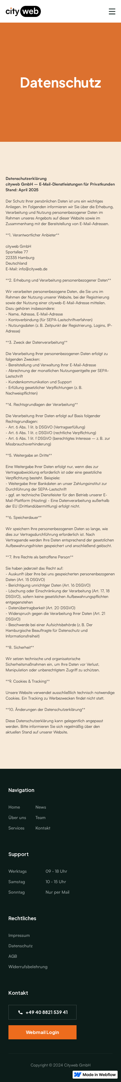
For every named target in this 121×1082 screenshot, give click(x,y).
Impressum (19, 935)
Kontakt (42, 828)
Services (16, 828)
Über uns (17, 817)
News (40, 807)
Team (40, 817)
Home (14, 807)
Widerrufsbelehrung (28, 966)
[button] (112, 11)
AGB (12, 956)
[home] (23, 11)
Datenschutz (20, 945)
